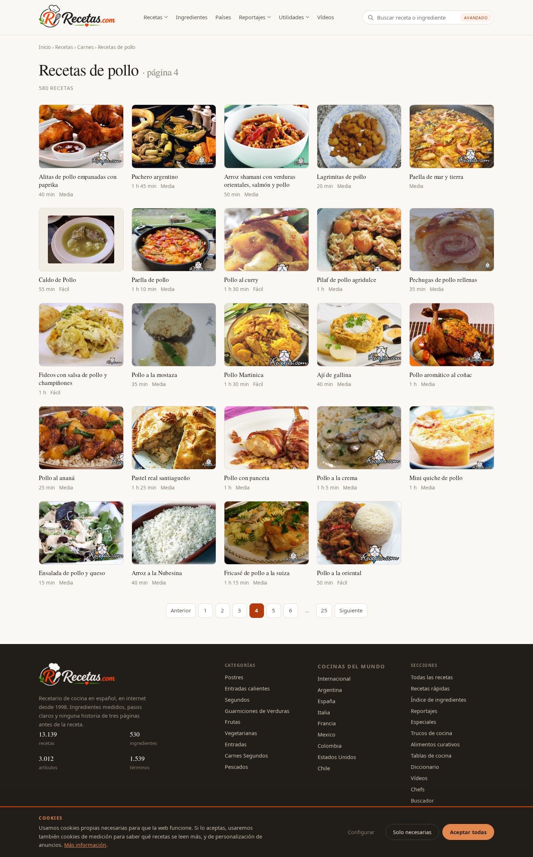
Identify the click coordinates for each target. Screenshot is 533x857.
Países (223, 17)
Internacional (334, 678)
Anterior (181, 610)
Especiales (423, 721)
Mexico (326, 734)
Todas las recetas (432, 677)
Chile (324, 768)
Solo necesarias (412, 832)
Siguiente (351, 610)
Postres (234, 677)
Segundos (237, 699)
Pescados (236, 766)
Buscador (422, 800)
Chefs (418, 789)
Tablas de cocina (431, 755)
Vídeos (325, 17)
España (326, 701)
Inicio (45, 47)
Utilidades (291, 17)
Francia (327, 723)
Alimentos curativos (435, 744)
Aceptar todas (468, 832)
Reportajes (252, 17)
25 (324, 610)
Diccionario (425, 766)
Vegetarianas (241, 733)
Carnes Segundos (246, 755)
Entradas (236, 744)
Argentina (330, 689)
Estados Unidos (337, 756)
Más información (85, 844)
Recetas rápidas (430, 688)
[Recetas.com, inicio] (77, 17)
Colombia (330, 745)
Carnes (85, 47)
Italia (324, 712)
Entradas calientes (247, 688)
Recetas (153, 17)
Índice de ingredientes (438, 699)
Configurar (361, 832)
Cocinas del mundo (351, 666)
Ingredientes (191, 17)
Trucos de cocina (431, 733)
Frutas (232, 721)
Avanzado (476, 17)
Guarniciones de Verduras (257, 710)
